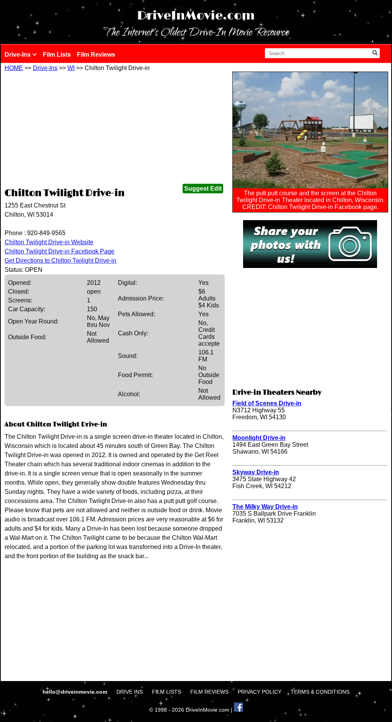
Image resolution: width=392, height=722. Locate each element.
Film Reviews (96, 54)
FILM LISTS (166, 692)
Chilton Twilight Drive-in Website (49, 242)
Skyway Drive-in (255, 472)
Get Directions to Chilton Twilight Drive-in (60, 260)
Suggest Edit (203, 188)
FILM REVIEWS (209, 692)
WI (71, 68)
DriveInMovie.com (196, 15)
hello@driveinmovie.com (75, 692)
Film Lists (57, 54)
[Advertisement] (115, 129)
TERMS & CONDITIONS (320, 692)
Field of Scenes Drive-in (266, 403)
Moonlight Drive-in (259, 438)
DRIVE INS (129, 692)
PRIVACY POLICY (259, 692)
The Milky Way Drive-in (265, 506)
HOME (14, 68)
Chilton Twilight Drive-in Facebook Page (59, 251)
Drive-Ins (18, 54)
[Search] (375, 53)
